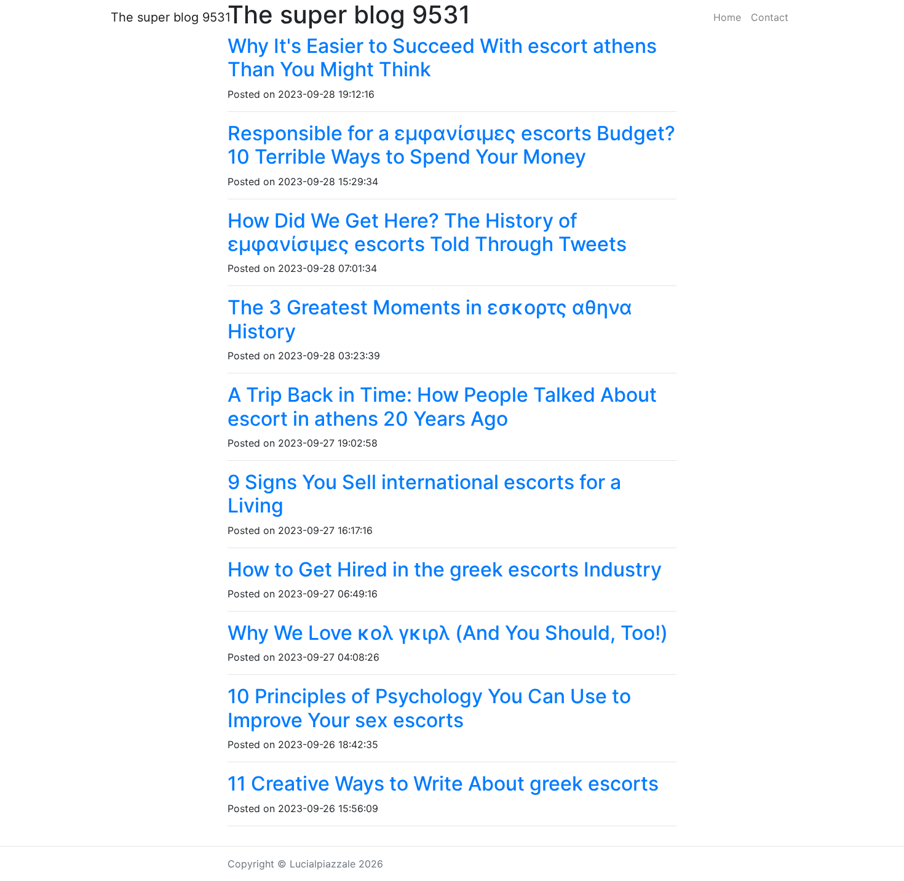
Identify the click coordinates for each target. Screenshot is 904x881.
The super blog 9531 (171, 17)
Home (727, 17)
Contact (769, 17)
